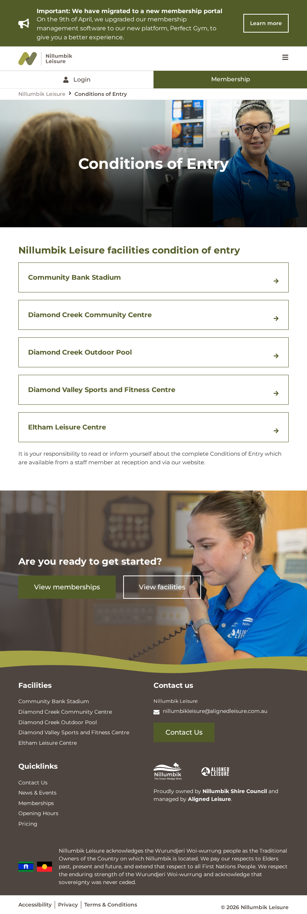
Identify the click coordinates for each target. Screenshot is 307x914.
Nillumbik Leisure (42, 94)
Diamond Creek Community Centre (90, 315)
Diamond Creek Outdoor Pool (80, 352)
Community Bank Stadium (74, 277)
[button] (153, 277)
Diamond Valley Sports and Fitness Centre (101, 390)
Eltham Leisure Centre (67, 427)
